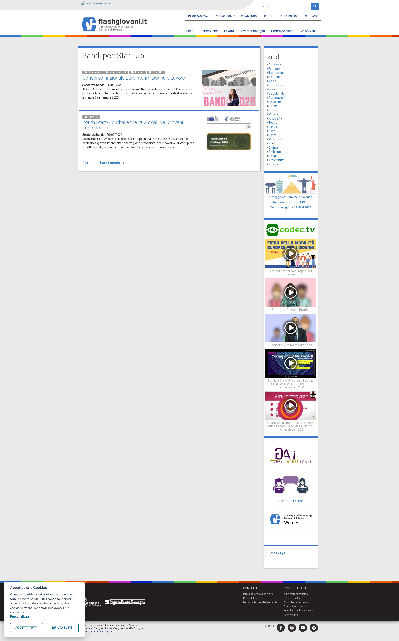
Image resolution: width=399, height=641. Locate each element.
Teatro (272, 122)
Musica (273, 114)
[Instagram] (292, 628)
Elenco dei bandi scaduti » (103, 162)
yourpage (278, 552)
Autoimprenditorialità (296, 594)
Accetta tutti (26, 627)
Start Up (273, 143)
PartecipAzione (282, 31)
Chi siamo (311, 16)
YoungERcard (225, 16)
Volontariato (276, 93)
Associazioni (276, 97)
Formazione (209, 31)
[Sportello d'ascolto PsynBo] (290, 292)
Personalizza (19, 616)
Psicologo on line (293, 610)
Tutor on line (291, 614)
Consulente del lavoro (296, 602)
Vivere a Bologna (252, 31)
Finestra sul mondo (295, 606)
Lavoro (229, 31)
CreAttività (307, 31)
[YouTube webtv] (303, 628)
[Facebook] (281, 628)
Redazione (266, 594)
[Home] (116, 24)
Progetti (269, 16)
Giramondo (249, 16)
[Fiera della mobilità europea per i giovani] (290, 253)
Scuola (272, 106)
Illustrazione (276, 72)
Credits (273, 602)
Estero (272, 110)
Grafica (273, 147)
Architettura (276, 160)
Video (272, 81)
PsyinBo (308, 610)
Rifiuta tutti (62, 627)
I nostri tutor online (290, 501)
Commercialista (293, 598)
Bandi (190, 31)
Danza (272, 126)
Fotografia (275, 118)
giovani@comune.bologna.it (96, 631)
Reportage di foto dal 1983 (290, 202)
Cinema (273, 164)
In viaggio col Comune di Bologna (290, 197)
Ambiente (275, 151)
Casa (271, 131)
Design (272, 156)
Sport (272, 135)
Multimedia (275, 139)
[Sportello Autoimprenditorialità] (290, 327)
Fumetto (274, 68)
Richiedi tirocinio (252, 598)
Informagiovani (199, 16)
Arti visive (274, 64)
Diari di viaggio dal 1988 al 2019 (290, 207)
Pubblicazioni (289, 16)
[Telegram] (314, 628)
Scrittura (274, 77)
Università (275, 102)
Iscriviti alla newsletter (256, 602)
